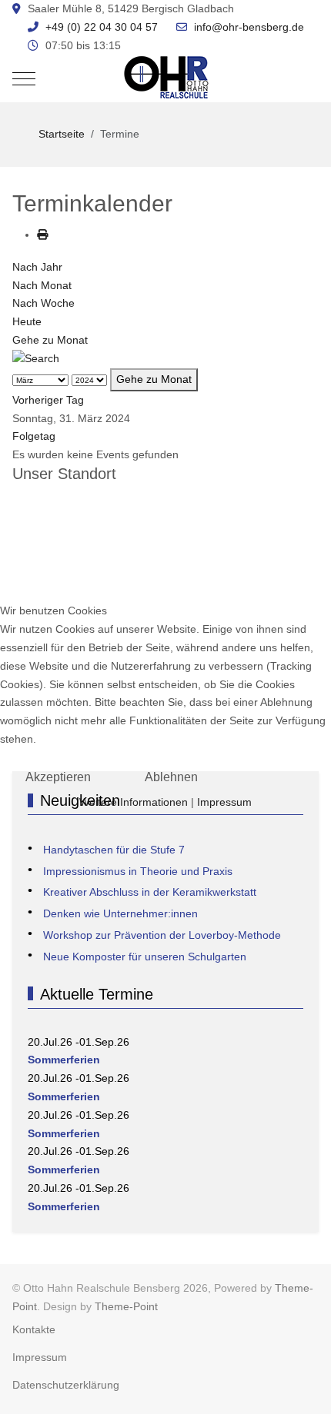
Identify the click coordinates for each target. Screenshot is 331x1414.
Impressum (224, 802)
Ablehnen (171, 777)
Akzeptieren (58, 777)
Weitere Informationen (133, 802)
